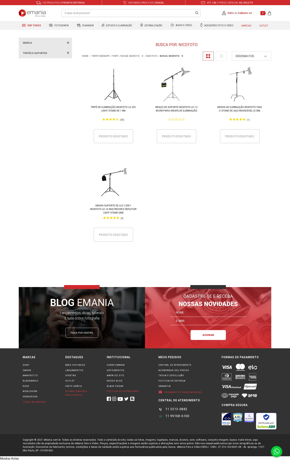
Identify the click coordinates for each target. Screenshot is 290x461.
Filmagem (88, 25)
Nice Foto (151, 56)
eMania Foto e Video (85, 56)
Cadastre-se (245, 13)
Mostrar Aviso (9, 458)
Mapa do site (115, 375)
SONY (26, 365)
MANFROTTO (30, 375)
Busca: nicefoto (130, 56)
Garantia (164, 386)
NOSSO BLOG (115, 381)
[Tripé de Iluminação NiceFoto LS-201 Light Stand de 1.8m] (113, 84)
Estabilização (153, 25)
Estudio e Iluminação (118, 25)
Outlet (263, 25)
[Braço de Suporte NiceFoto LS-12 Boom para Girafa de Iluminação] (176, 84)
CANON (27, 370)
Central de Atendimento (174, 365)
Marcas (246, 25)
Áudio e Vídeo (183, 25)
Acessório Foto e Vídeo (218, 25)
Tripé (115, 56)
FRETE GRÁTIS (73, 386)
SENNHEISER (30, 396)
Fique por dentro (82, 332)
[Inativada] (226, 419)
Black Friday (115, 386)
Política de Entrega (171, 381)
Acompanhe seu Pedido (173, 370)
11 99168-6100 (176, 416)
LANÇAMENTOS (74, 370)
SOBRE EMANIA (116, 365)
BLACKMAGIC (30, 381)
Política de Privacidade (123, 391)
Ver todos (34, 25)
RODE (26, 386)
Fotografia (61, 25)
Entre (231, 13)
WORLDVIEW (30, 391)
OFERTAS (70, 375)
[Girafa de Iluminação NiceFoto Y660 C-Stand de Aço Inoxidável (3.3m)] (239, 84)
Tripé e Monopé (100, 56)
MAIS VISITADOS (75, 365)
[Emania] (32, 13)
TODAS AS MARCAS (34, 402)
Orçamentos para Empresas (183, 392)
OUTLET (70, 381)
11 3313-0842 (175, 409)
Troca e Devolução (171, 375)
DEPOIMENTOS (115, 370)
